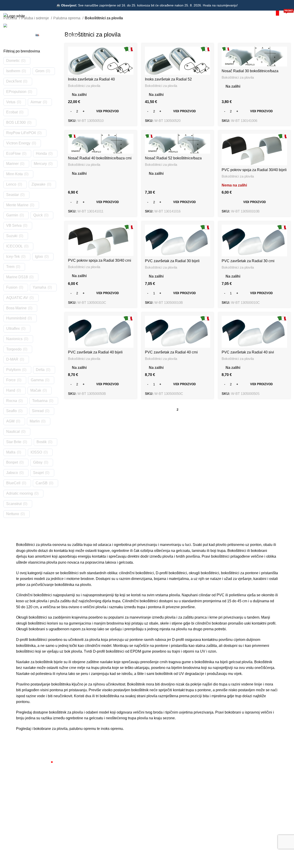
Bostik (42, 442)
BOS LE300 (16, 122)
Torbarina (40, 401)
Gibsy (37, 462)
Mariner (12, 164)
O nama (87, 770)
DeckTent (14, 81)
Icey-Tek (13, 256)
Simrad (38, 411)
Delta (40, 370)
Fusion (11, 287)
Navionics (14, 339)
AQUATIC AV (17, 298)
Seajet (38, 473)
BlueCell (13, 483)
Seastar (12, 195)
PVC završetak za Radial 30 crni (248, 261)
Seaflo (11, 411)
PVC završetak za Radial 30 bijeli (172, 261)
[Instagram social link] (23, 820)
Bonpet (12, 462)
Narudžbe (157, 778)
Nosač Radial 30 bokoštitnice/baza (250, 71)
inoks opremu (112, 729)
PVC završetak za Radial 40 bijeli (95, 352)
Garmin (12, 215)
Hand (10, 390)
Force (11, 380)
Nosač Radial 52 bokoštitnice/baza (173, 158)
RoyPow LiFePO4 (21, 133)
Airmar (36, 102)
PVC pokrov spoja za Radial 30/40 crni (99, 260)
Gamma (37, 380)
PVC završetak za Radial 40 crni (171, 352)
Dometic (13, 61)
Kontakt (86, 778)
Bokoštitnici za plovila (84, 86)
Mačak (35, 390)
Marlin (35, 421)
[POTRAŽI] (277, 13)
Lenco (11, 184)
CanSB (42, 483)
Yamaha (39, 287)
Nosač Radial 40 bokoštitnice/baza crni (100, 158)
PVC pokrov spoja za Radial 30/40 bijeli (254, 170)
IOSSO (36, 452)
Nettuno (12, 514)
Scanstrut (14, 504)
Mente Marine (17, 205)
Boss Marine (16, 308)
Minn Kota (14, 174)
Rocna (11, 401)
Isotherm (13, 71)
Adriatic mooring (19, 493)
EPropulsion (16, 92)
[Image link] (39, 763)
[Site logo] (14, 16)
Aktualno (87, 785)
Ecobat (12, 112)
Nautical (13, 431)
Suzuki (11, 236)
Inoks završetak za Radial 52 (168, 79)
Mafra (10, 452)
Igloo (39, 256)
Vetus (10, 102)
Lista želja (157, 793)
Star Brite (13, 442)
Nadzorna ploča (161, 770)
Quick (38, 215)
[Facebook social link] (14, 820)
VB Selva (14, 225)
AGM (10, 421)
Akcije (85, 793)
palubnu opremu (82, 729)
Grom (39, 71)
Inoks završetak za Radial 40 (91, 79)
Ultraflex (13, 328)
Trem (10, 267)
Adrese (155, 785)
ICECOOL (14, 246)
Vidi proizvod (107, 111)
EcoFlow (13, 153)
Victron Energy (18, 143)
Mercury (40, 164)
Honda (41, 153)
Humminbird (16, 318)
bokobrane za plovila (51, 729)
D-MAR (12, 359)
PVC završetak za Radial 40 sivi (248, 352)
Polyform (13, 370)
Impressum (158, 801)
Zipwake (38, 184)
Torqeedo (14, 349)
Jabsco (12, 473)
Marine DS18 (17, 277)
